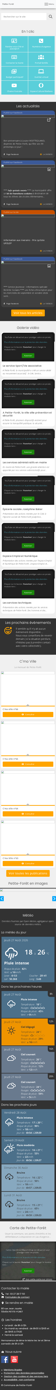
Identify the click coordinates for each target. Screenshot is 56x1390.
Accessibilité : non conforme (19, 1379)
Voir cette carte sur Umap (39, 1279)
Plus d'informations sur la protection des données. (26, 342)
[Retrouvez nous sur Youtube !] (14, 1359)
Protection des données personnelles (24, 1373)
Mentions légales (13, 1369)
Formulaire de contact (17, 1297)
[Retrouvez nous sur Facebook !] (4, 1359)
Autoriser (28, 355)
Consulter (29, 714)
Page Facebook (12, 154)
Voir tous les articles (28, 313)
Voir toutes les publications (28, 873)
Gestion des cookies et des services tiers (26, 1376)
